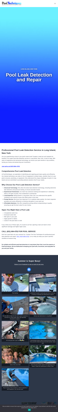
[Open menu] (55, 3)
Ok (29, 409)
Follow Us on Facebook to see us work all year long (28, 264)
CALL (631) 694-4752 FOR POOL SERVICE (19, 231)
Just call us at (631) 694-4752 (11, 166)
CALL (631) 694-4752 (23, 236)
